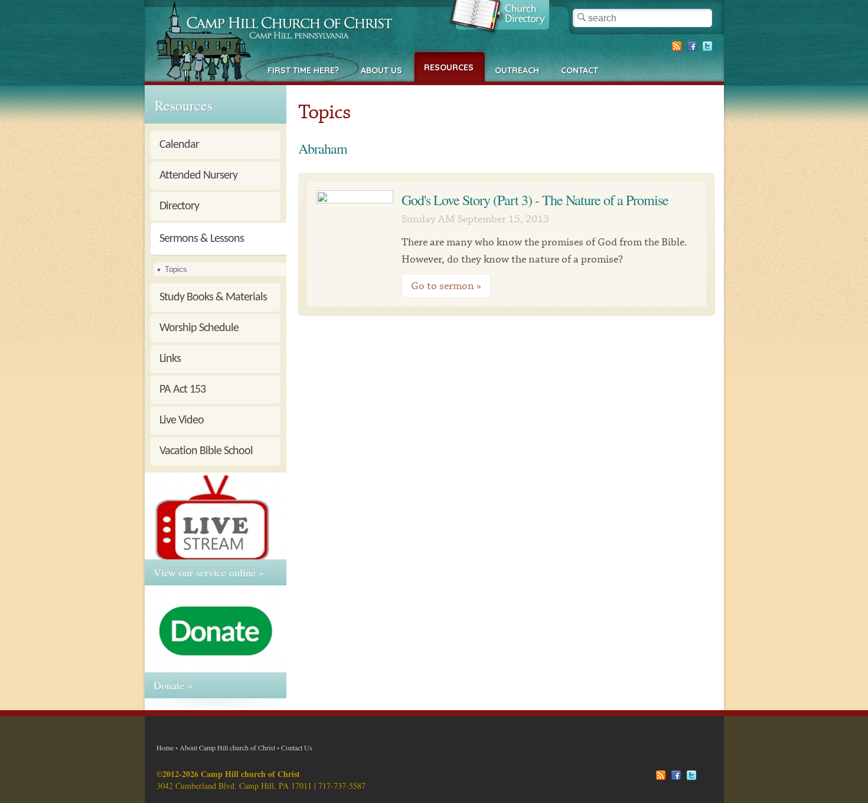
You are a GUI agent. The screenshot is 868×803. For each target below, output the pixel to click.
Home (165, 747)
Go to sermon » (446, 286)
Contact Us (296, 747)
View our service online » (209, 572)
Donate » (173, 685)
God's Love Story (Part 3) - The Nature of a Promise (535, 199)
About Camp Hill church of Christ (227, 747)
